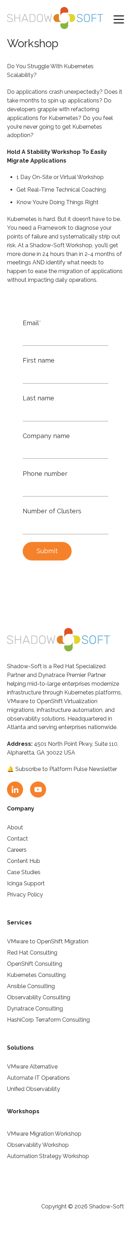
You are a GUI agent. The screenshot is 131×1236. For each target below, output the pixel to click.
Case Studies (24, 872)
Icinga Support (26, 883)
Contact (17, 838)
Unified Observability (33, 1089)
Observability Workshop (38, 1145)
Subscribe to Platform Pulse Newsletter (66, 769)
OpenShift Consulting (34, 963)
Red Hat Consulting (32, 952)
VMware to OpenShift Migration (47, 941)
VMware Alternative (32, 1066)
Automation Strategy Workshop (48, 1156)
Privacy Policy (25, 894)
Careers (17, 849)
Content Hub (23, 861)
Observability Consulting (38, 997)
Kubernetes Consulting (36, 975)
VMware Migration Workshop (44, 1133)
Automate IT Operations (38, 1077)
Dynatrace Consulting (35, 1008)
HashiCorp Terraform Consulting (48, 1019)
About (15, 827)
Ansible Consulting (31, 986)
